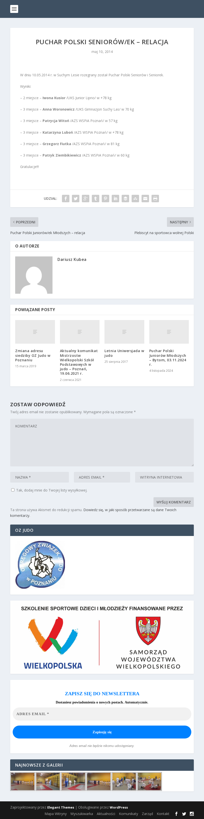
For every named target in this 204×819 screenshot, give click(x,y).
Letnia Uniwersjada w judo (124, 353)
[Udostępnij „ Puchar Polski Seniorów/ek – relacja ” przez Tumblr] (96, 199)
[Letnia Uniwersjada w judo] (124, 332)
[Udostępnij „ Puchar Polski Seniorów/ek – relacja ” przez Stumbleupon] (135, 199)
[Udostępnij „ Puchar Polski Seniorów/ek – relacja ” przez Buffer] (125, 199)
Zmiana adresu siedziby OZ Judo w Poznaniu (32, 355)
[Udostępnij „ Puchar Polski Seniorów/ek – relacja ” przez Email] (145, 199)
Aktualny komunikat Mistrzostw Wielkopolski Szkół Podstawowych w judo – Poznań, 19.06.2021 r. (79, 362)
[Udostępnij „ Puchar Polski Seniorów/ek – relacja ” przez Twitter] (76, 199)
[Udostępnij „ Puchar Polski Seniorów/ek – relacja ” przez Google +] (86, 199)
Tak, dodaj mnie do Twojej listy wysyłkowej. (51, 490)
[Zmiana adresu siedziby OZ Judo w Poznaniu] (35, 332)
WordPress (119, 807)
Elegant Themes (60, 807)
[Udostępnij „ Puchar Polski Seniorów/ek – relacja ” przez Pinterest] (105, 199)
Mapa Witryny (56, 813)
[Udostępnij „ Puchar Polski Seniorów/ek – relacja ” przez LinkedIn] (115, 199)
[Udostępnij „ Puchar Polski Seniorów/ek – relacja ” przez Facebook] (66, 199)
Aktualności (106, 813)
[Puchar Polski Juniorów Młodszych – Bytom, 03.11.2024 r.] (169, 332)
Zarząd (147, 813)
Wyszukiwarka (81, 813)
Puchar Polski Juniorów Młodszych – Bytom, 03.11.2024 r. (167, 357)
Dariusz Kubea (72, 259)
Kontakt (163, 813)
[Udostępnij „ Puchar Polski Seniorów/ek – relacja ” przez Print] (155, 199)
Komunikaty (128, 813)
